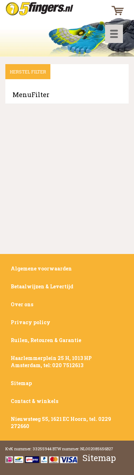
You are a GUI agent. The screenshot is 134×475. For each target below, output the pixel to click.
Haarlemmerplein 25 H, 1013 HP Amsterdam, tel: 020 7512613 (51, 362)
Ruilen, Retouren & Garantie (46, 340)
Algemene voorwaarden (41, 268)
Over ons (22, 304)
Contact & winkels (34, 401)
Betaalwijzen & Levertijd (42, 286)
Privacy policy (30, 322)
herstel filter (28, 72)
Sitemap (21, 383)
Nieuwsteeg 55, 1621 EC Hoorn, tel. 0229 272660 (61, 423)
